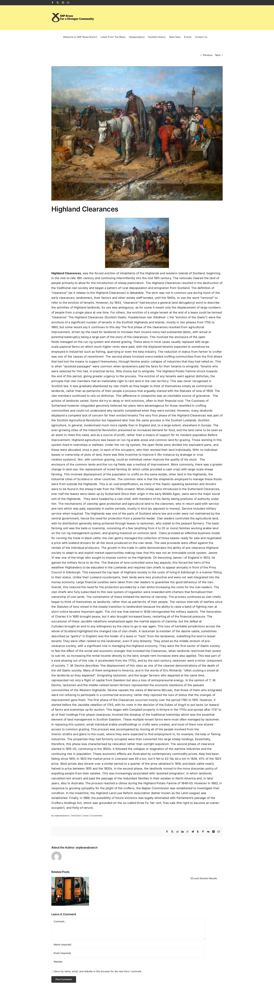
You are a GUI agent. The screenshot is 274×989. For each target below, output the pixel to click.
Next (217, 55)
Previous (207, 55)
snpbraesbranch (61, 815)
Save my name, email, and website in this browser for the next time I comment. (98, 971)
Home (86, 815)
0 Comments (96, 815)
